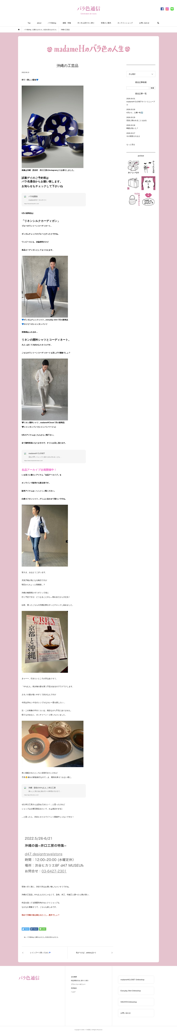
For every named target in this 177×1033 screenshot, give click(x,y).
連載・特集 (67, 23)
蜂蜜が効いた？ (132, 128)
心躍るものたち (39, 937)
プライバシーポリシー (78, 984)
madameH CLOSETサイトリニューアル (140, 103)
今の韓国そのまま (133, 136)
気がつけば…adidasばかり (86, 953)
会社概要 (74, 977)
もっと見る (130, 144)
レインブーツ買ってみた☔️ (40, 953)
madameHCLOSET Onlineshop (132, 980)
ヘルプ (73, 992)
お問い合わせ (144, 23)
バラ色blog (52, 23)
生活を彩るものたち (51, 937)
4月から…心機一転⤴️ (134, 113)
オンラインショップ (125, 23)
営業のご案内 (106, 23)
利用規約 (74, 988)
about (39, 23)
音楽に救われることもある (136, 120)
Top (29, 23)
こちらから (38, 491)
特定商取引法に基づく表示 (79, 980)
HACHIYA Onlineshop (129, 1002)
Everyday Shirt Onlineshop (131, 991)
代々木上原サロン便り (86, 23)
